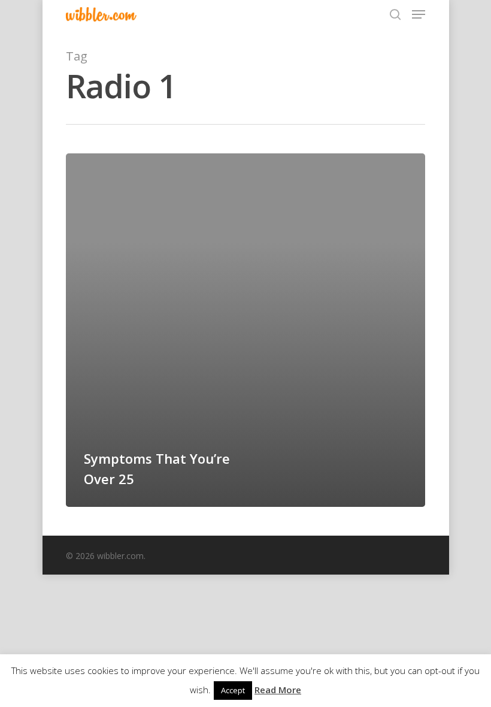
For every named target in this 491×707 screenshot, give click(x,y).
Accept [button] (233, 690)
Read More (277, 690)
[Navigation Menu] (418, 14)
